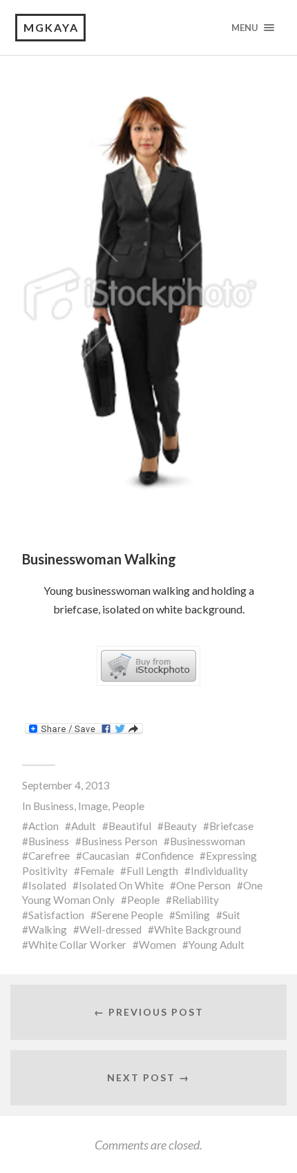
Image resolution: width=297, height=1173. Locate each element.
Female (97, 871)
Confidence (167, 855)
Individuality (219, 871)
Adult (83, 826)
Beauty (180, 826)
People (128, 806)
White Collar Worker (77, 944)
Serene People (130, 915)
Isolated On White (121, 885)
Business (53, 806)
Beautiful (129, 826)
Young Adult (217, 944)
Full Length (152, 871)
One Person (203, 885)
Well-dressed (110, 929)
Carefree (49, 855)
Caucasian (105, 855)
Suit (231, 915)
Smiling (192, 915)
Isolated (47, 885)
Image (93, 806)
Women (157, 944)
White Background (197, 929)
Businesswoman (207, 841)
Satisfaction (56, 915)
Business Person (119, 841)
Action (43, 826)
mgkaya (51, 27)
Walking (47, 929)
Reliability (195, 900)
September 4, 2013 (66, 785)
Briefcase (231, 826)
